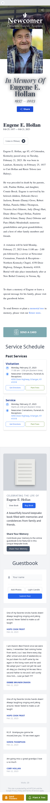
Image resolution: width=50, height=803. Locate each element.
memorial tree (37, 308)
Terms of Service (32, 790)
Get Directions (15, 387)
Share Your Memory (18, 548)
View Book (13, 505)
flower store (35, 312)
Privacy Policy (17, 790)
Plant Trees (35, 387)
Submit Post (25, 596)
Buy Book (29, 505)
